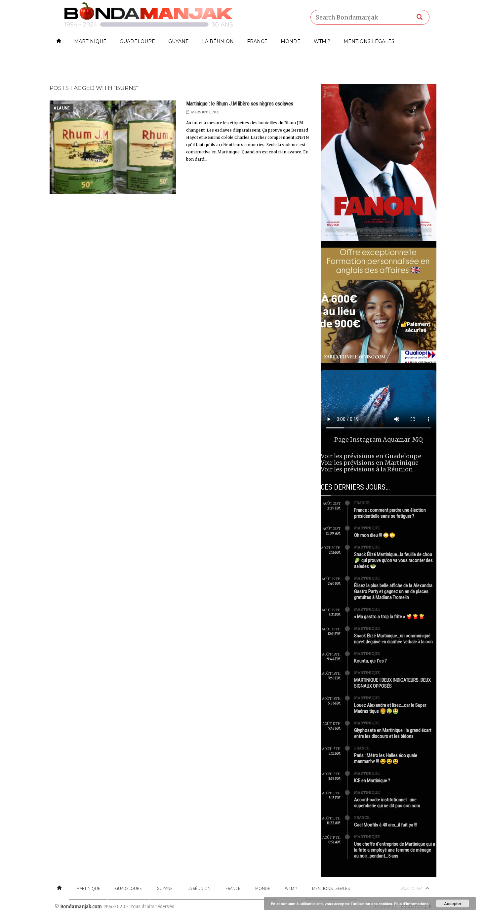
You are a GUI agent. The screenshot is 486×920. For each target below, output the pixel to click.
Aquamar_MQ (403, 439)
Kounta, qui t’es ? (370, 661)
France (257, 41)
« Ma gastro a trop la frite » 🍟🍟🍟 (389, 617)
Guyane (178, 41)
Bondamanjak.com (81, 906)
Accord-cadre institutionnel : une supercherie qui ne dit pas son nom (387, 803)
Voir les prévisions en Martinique (370, 462)
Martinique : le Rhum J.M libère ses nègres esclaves (239, 103)
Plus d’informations (411, 903)
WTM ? (322, 41)
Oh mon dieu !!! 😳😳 (374, 535)
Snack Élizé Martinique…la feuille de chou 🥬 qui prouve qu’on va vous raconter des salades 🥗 (393, 560)
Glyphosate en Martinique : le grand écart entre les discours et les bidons (392, 733)
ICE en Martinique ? (372, 780)
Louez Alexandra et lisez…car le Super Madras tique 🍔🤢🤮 (390, 708)
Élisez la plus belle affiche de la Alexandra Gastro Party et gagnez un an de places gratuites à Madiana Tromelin (393, 591)
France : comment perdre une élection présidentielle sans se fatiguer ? (390, 513)
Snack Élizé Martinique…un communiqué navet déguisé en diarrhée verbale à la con (393, 639)
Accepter (453, 903)
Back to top (411, 888)
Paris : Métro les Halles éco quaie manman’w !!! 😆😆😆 (385, 758)
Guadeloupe (137, 41)
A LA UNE (61, 107)
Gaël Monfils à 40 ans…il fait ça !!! (385, 825)
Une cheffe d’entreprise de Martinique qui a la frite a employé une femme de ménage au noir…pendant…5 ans (394, 850)
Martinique (90, 41)
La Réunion (218, 41)
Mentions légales (369, 41)
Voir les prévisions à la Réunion (367, 469)
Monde (291, 41)
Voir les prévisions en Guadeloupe (371, 456)
